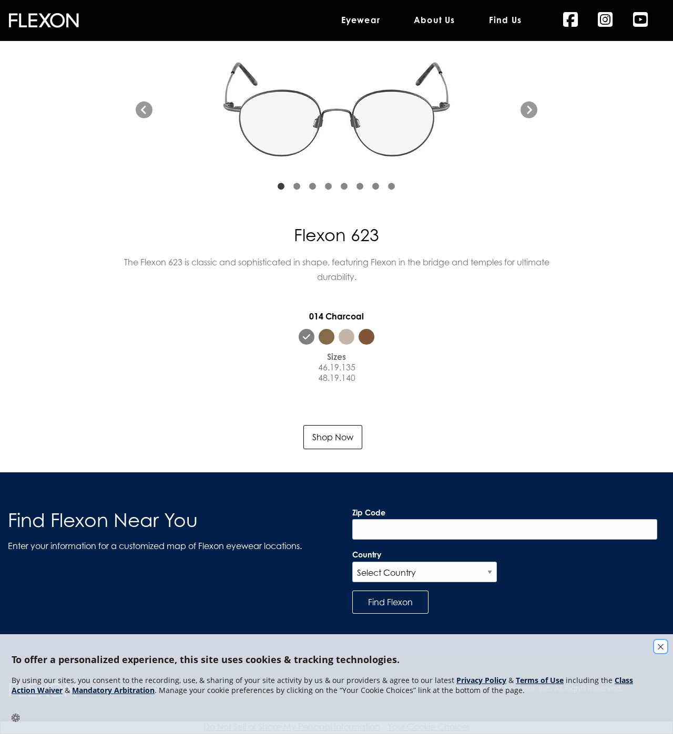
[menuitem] (162, 20)
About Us (434, 20)
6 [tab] (360, 186)
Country (366, 554)
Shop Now (332, 437)
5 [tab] (344, 186)
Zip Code (368, 512)
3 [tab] (313, 186)
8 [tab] (391, 186)
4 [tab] (328, 186)
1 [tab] (281, 186)
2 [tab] (297, 186)
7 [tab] (376, 186)
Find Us (505, 20)
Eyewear (360, 20)
